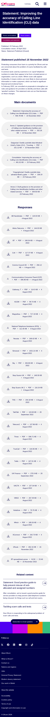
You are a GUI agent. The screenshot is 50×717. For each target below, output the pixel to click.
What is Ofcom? (7, 659)
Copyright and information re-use (13, 708)
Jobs (3, 671)
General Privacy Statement (11, 675)
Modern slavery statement (11, 679)
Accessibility (5, 696)
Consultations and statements (11, 40)
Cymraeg (27, 4)
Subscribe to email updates (23, 622)
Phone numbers (25, 35)
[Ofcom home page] (8, 4)
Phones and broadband (9, 35)
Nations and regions (8, 667)
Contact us (5, 663)
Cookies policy (6, 700)
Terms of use (6, 704)
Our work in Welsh (8, 683)
